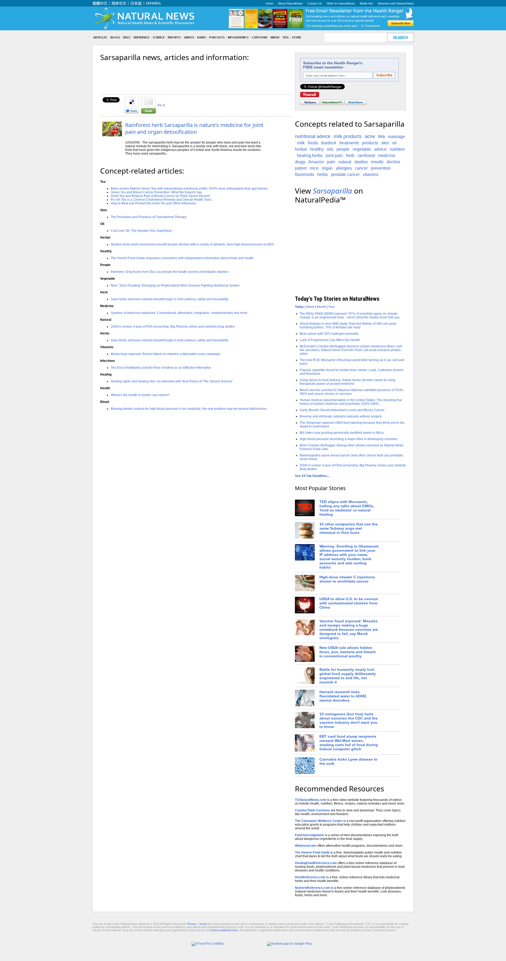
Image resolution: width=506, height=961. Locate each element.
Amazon (316, 162)
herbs (322, 174)
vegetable (362, 149)
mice (314, 168)
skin (385, 143)
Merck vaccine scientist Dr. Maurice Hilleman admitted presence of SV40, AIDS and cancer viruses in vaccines (352, 392)
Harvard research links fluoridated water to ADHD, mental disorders (343, 696)
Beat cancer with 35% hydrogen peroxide (329, 334)
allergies (344, 168)
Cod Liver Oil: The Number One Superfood (141, 231)
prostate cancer (345, 174)
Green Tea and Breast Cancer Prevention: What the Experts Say (156, 192)
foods (313, 143)
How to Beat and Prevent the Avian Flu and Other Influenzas (153, 203)
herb (350, 155)
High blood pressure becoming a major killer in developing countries (348, 439)
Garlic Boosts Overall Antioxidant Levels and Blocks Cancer (342, 410)
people (343, 149)
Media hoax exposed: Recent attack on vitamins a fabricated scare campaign (165, 354)
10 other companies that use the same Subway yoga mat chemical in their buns (348, 528)
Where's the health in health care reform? (140, 395)
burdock (328, 143)
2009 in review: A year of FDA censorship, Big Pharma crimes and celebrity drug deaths (173, 326)
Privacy (192, 923)
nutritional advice (312, 136)
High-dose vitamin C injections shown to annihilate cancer (347, 579)
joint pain (334, 155)
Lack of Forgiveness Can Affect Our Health (330, 340)
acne (370, 136)
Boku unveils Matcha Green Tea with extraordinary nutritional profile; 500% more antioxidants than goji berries (189, 188)
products (370, 143)
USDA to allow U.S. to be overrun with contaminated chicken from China (348, 603)
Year (331, 307)
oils (330, 149)
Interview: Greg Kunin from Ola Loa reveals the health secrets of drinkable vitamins (169, 272)
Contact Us (315, 3)
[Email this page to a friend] (148, 112)
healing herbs (310, 155)
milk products (348, 136)
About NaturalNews (290, 3)
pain (331, 162)
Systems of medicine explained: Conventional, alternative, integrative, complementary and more (179, 313)
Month (321, 307)
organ (327, 168)
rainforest (366, 155)
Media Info (366, 3)
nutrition (397, 149)
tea (381, 136)
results (377, 162)
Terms (203, 923)
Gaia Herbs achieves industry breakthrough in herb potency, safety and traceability (169, 299)
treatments (349, 143)
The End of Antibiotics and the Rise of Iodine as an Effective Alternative (161, 367)
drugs (300, 162)
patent (300, 168)
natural (344, 162)
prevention (381, 168)
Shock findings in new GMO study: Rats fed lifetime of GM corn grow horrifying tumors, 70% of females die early (348, 325)
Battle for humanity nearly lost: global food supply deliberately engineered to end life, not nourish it (347, 675)
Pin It (161, 105)
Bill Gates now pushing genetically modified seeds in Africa (342, 433)
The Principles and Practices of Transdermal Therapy (149, 217)
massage (396, 136)
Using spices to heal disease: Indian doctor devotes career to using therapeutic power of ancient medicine (347, 382)
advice (380, 149)
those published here (224, 930)
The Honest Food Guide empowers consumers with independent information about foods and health (182, 258)
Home (269, 3)
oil (394, 143)
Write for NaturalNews (341, 3)
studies (361, 162)
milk (301, 143)
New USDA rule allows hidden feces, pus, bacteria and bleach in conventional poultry (347, 651)
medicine (386, 155)
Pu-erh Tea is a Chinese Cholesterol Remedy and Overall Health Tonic (161, 199)
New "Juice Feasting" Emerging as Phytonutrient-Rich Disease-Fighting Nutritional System (175, 285)
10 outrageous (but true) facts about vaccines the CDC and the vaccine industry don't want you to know (348, 720)
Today (299, 307)
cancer (361, 168)
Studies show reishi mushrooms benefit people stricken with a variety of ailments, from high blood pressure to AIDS (192, 244)
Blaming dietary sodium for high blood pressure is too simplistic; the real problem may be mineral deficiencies (189, 409)
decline (393, 162)
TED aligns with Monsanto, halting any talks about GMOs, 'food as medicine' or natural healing (346, 508)
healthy (317, 149)
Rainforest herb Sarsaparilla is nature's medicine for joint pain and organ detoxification (194, 128)
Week (310, 307)
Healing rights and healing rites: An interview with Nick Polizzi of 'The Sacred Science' (172, 381)
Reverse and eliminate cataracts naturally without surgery (341, 416)
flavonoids (304, 174)
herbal (301, 149)
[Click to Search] (400, 37)
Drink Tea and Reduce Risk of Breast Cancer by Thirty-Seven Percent (160, 196)
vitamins (370, 174)
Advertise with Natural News (396, 3)
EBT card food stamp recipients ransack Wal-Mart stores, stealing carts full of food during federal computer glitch (348, 742)
